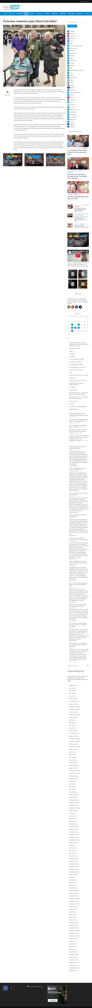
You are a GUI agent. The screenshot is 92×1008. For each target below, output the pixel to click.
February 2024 (72, 765)
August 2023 (72, 778)
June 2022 (71, 816)
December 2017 (73, 960)
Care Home (51, 157)
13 (78, 324)
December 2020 (73, 864)
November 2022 (73, 802)
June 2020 (71, 880)
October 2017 (72, 965)
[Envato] (69, 307)
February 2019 (72, 922)
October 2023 (72, 776)
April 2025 (71, 728)
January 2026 (72, 704)
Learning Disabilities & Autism (33, 156)
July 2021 (71, 845)
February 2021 (72, 858)
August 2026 (72, 685)
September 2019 (73, 904)
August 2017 (72, 970)
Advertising (71, 13)
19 (75, 327)
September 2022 (73, 808)
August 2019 (72, 906)
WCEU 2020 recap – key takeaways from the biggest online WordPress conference (78, 645)
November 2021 (73, 834)
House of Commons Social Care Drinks (78, 375)
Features (46, 13)
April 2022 (71, 821)
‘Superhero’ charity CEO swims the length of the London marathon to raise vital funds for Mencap (79, 344)
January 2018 (72, 957)
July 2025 (71, 720)
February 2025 (72, 733)
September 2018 (73, 936)
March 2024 (72, 762)
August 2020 (72, 874)
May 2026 (71, 693)
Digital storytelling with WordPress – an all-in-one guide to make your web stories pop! (78, 563)
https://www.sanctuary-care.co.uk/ (76, 671)
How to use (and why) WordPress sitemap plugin (77, 515)
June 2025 (71, 722)
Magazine (54, 13)
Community (58, 157)
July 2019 (71, 909)
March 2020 (72, 888)
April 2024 (71, 760)
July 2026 (71, 688)
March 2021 (72, 856)
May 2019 (71, 914)
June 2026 (71, 690)
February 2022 (72, 826)
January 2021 (72, 861)
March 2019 (72, 920)
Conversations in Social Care (76, 369)
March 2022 (72, 824)
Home (5, 13)
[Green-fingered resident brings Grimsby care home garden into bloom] (78, 141)
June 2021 (71, 848)
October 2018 (72, 933)
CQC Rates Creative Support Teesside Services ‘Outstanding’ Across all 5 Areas (34, 161)
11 (72, 324)
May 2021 (71, 850)
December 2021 (73, 832)
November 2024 (73, 741)
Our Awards (19, 13)
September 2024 (73, 746)
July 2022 (71, 813)
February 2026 (72, 701)
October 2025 (72, 712)
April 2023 (71, 789)
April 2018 (71, 949)
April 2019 (71, 917)
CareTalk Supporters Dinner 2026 (25, 17)
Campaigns (63, 13)
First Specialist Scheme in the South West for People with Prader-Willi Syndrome (78, 431)
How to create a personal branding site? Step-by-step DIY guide (77, 605)
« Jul (68, 338)
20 (78, 327)
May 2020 (71, 882)
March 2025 (72, 730)
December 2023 (73, 770)
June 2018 (71, 944)
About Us (11, 13)
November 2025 (73, 709)
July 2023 (71, 781)
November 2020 (73, 866)
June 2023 (71, 784)
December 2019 (73, 896)
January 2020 (72, 893)
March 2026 (72, 698)
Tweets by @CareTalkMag (73, 131)
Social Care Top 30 (9, 17)
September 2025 (73, 714)
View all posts (78, 293)
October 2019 (72, 901)
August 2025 (72, 717)
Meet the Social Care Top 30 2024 (77, 380)
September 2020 (73, 872)
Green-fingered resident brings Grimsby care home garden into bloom (12, 161)
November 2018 (73, 930)
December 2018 (73, 928)
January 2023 (72, 797)
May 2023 (71, 786)
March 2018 (72, 952)
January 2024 (72, 768)
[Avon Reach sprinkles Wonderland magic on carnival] (78, 187)
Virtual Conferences (74, 409)
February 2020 (72, 890)
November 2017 (73, 962)
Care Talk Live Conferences (76, 361)
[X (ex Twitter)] (11, 988)
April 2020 (71, 885)
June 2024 (71, 754)
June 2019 (71, 912)
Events (32, 13)
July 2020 (71, 877)
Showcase (14, 156)
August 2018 (72, 938)
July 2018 (71, 941)
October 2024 (72, 744)
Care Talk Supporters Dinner (76, 364)
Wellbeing (16, 158)
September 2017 (73, 968)
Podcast (39, 13)
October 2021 (72, 837)
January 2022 (72, 829)
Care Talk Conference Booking (76, 359)
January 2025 (72, 736)
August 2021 (72, 842)
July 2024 (71, 752)
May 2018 (71, 946)
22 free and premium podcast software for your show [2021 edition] (78, 538)
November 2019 (73, 898)
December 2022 (73, 800)
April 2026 (71, 696)
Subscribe (79, 13)
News (25, 13)
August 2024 (72, 749)
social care (9, 158)
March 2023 (72, 792)
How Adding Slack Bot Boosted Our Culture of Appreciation (78, 447)
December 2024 (73, 738)
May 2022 (71, 818)
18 (72, 327)
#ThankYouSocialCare (74, 348)
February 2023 (72, 794)
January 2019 (72, 925)
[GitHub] (80, 307)
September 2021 (73, 840)
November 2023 (73, 773)
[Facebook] (76, 307)
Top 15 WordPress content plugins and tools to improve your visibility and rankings (78, 624)
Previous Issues (73, 390)
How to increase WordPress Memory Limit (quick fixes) (78, 493)
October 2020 (72, 869)
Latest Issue (72, 377)
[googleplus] (72, 307)
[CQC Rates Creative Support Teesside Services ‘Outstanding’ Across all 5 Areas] (78, 163)
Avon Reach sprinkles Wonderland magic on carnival (55, 161)
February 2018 (72, 954)
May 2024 (71, 757)
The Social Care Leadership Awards (78, 406)
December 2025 (73, 706)
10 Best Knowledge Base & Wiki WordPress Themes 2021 (77, 469)
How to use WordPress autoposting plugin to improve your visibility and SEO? (78, 584)
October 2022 (72, 805)
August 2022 (72, 810)
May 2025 (71, 725)
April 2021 (71, 853)
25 (72, 331)
